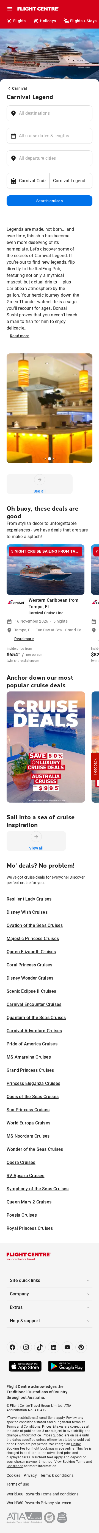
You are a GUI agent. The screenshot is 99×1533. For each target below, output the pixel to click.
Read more (19, 336)
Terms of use (18, 1484)
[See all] (39, 479)
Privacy (30, 1475)
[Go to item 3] (45, 459)
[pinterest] (81, 1347)
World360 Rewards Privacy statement (40, 1503)
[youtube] (67, 1347)
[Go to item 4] (49, 459)
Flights (19, 21)
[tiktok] (40, 1347)
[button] (95, 766)
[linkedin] (53, 1347)
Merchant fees (42, 1457)
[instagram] (26, 1347)
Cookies (13, 1475)
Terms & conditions (57, 1475)
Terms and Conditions (23, 1426)
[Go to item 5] (53, 459)
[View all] (36, 836)
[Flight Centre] (37, 9)
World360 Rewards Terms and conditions (42, 1494)
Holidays (48, 21)
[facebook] (12, 1347)
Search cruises (49, 201)
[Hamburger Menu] (9, 8)
